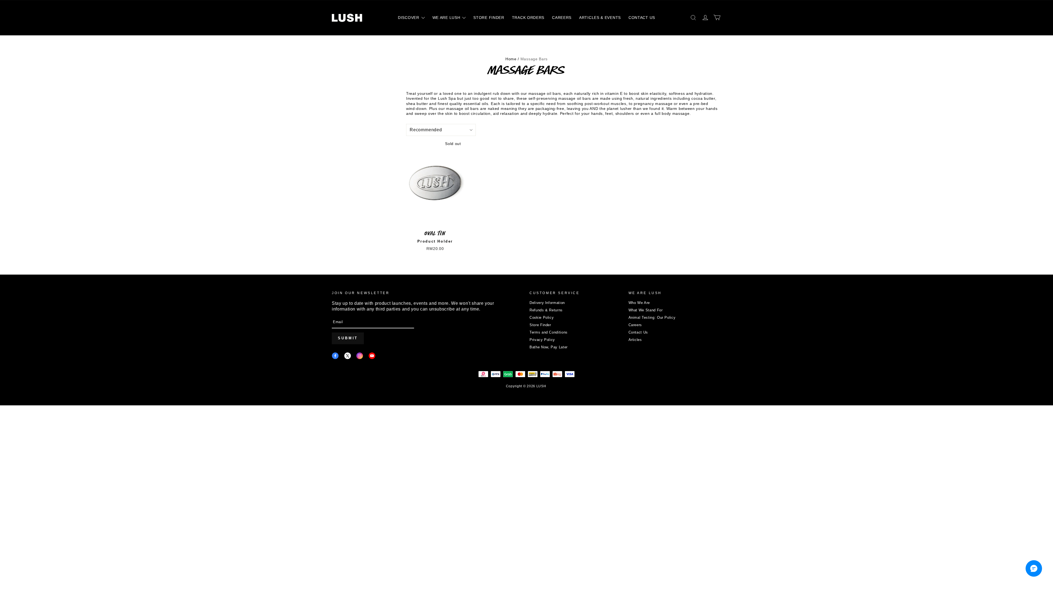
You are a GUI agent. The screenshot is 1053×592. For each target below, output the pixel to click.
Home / (512, 59)
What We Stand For (646, 310)
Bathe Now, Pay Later (549, 347)
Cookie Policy (542, 317)
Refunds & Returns (546, 310)
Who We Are (639, 303)
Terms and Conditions (549, 332)
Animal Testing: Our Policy (652, 317)
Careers (635, 325)
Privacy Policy (542, 340)
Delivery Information (547, 303)
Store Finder (540, 325)
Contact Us (638, 332)
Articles (635, 340)
